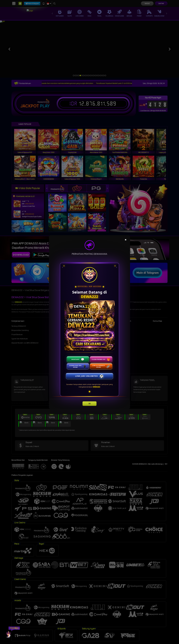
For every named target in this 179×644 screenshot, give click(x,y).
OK (90, 403)
